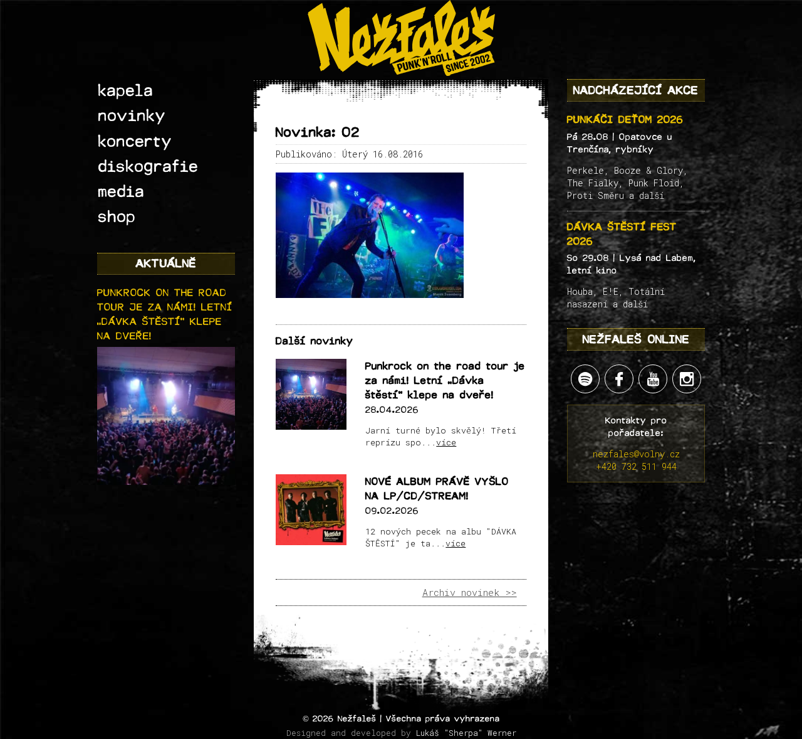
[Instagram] (686, 378)
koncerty (135, 142)
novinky (132, 116)
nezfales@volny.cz (636, 454)
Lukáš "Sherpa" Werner (466, 733)
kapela (126, 91)
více (446, 442)
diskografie (148, 167)
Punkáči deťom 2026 (625, 119)
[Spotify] (585, 378)
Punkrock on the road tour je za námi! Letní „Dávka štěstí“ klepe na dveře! (445, 380)
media (121, 192)
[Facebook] (619, 378)
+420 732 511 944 (636, 466)
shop (117, 217)
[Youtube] (652, 378)
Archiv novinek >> (469, 592)
